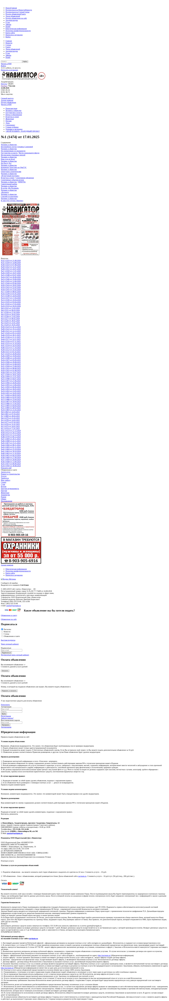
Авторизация (6, 727)
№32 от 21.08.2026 (11, 260)
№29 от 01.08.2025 (11, 370)
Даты (8, 123)
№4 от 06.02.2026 (10, 319)
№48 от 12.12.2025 (11, 331)
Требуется (5, 478)
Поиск (8, 8)
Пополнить (5, 705)
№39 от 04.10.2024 (11, 455)
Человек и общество (13, 111)
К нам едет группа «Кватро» (12, 201)
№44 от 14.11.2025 (11, 339)
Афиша (8, 24)
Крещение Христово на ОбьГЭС (14, 167)
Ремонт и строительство (10, 474)
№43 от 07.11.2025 (11, 341)
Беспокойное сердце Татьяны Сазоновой (17, 147)
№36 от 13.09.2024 (11, 462)
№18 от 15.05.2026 (11, 290)
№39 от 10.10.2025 (11, 350)
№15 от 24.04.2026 (11, 296)
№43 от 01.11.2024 (11, 447)
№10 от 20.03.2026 (11, 306)
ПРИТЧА (22, 182)
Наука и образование (14, 115)
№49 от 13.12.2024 (11, 435)
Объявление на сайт (9, 619)
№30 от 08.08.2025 (11, 368)
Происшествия (11, 108)
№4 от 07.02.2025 (10, 422)
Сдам (3, 484)
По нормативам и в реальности (13, 151)
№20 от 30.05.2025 (11, 389)
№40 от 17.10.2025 (11, 348)
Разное (3, 497)
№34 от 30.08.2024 (11, 466)
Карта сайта (10, 33)
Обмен (3, 499)
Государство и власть (14, 113)
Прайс (8, 27)
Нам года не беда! (8, 159)
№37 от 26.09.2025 (11, 354)
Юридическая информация (16, 29)
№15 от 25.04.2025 (11, 399)
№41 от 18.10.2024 (11, 451)
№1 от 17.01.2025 (10, 428)
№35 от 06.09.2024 (11, 464)
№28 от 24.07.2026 (11, 269)
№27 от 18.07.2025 (11, 375)
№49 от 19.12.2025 (11, 329)
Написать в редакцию (14, 35)
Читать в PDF (6, 64)
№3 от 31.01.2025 (10, 424)
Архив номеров (7, 100)
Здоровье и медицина (14, 129)
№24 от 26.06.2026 (11, 277)
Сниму (3, 482)
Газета (23, 14)
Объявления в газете (12, 636)
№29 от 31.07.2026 (11, 267)
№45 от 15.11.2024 (11, 443)
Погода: (4, 84)
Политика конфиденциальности (18, 31)
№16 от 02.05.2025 (11, 397)
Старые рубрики (12, 127)
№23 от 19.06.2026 (11, 279)
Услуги (3, 476)
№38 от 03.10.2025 (11, 352)
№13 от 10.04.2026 (11, 300)
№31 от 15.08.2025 (11, 366)
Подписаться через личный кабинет (15, 655)
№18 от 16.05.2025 (11, 393)
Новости (28, 10)
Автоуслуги (5, 472)
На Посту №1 (6, 163)
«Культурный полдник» (10, 176)
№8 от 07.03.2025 (10, 414)
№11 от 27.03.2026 (11, 304)
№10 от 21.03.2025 (11, 410)
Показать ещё (6, 468)
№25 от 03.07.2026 (11, 275)
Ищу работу (5, 480)
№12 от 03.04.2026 (11, 302)
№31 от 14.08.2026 (11, 263)
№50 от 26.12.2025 (11, 327)
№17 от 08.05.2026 (11, 292)
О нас (8, 22)
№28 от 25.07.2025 (11, 372)
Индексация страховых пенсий (13, 155)
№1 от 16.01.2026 (10, 325)
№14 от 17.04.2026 (11, 298)
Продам (4, 491)
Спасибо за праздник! (9, 196)
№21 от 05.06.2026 (11, 283)
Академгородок (12, 20)
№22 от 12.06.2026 (11, 281)
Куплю (3, 486)
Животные (10, 119)
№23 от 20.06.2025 (11, 383)
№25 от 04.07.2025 (11, 379)
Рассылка (7, 629)
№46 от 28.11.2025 (11, 335)
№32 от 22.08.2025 (11, 364)
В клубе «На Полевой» (10, 188)
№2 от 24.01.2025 (10, 426)
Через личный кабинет (10, 644)
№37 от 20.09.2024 (11, 460)
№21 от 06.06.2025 (11, 387)
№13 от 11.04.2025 (11, 404)
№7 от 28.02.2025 (10, 416)
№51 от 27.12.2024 (11, 431)
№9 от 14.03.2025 (10, 412)
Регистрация (6, 716)
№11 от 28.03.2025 (11, 408)
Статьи (26, 12)
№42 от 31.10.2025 (11, 343)
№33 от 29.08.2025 (11, 362)
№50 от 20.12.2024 (11, 433)
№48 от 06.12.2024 (11, 437)
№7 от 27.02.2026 (10, 312)
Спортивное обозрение (25, 178)
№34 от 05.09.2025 (11, 360)
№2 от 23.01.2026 (10, 323)
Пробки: (4, 86)
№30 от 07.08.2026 (11, 265)
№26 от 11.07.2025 (11, 377)
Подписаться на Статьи (15, 12)
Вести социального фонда (29, 153)
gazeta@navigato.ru (13, 606)
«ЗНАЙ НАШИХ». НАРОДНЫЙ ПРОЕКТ (23, 131)
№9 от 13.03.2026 (10, 308)
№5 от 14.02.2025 (10, 420)
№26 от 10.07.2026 (11, 273)
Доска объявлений (13, 16)
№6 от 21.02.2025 (10, 418)
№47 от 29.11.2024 (11, 439)
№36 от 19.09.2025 (11, 356)
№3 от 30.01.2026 (10, 321)
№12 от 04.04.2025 (11, 406)
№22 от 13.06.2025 (11, 385)
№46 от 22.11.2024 (11, 441)
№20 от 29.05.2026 (11, 285)
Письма (8, 121)
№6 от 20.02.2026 (10, 314)
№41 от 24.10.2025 (11, 345)
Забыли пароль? (7, 718)
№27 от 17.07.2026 (11, 271)
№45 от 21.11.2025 (11, 337)
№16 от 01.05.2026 (11, 294)
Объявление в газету (9, 615)
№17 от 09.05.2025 (11, 395)
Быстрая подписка (8, 640)
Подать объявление (13, 14)
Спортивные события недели (12, 180)
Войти (8, 37)
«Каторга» (5, 192)
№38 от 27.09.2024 (11, 457)
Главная (14, 8)
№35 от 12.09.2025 (11, 358)
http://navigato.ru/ (104, 955)
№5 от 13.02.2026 (10, 316)
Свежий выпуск (7, 98)
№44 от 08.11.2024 (11, 445)
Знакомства (5, 495)
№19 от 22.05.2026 (11, 287)
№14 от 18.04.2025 (11, 401)
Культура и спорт (12, 117)
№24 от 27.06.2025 (11, 381)
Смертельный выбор (9, 184)
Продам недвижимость (10, 489)
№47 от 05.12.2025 (11, 333)
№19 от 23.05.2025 (11, 391)
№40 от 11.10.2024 (11, 453)
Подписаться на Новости (15, 10)
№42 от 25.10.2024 (11, 449)
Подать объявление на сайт (16, 18)
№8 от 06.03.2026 (10, 310)
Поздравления (6, 501)
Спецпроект (10, 125)
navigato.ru (82, 876)
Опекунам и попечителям (11, 172)
